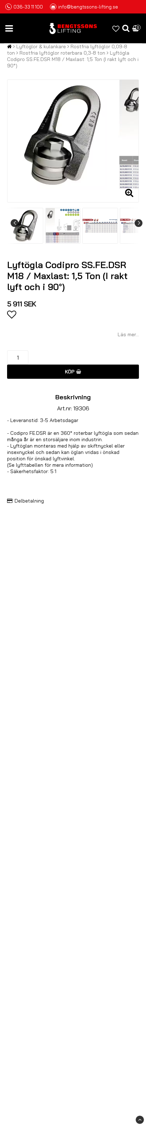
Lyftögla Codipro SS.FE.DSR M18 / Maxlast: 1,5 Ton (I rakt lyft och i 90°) (73, 59)
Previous (14, 223)
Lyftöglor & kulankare (41, 46)
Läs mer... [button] (128, 334)
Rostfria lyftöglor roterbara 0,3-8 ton (62, 53)
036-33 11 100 (28, 7)
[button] (115, 28)
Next (138, 223)
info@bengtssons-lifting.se (88, 7)
